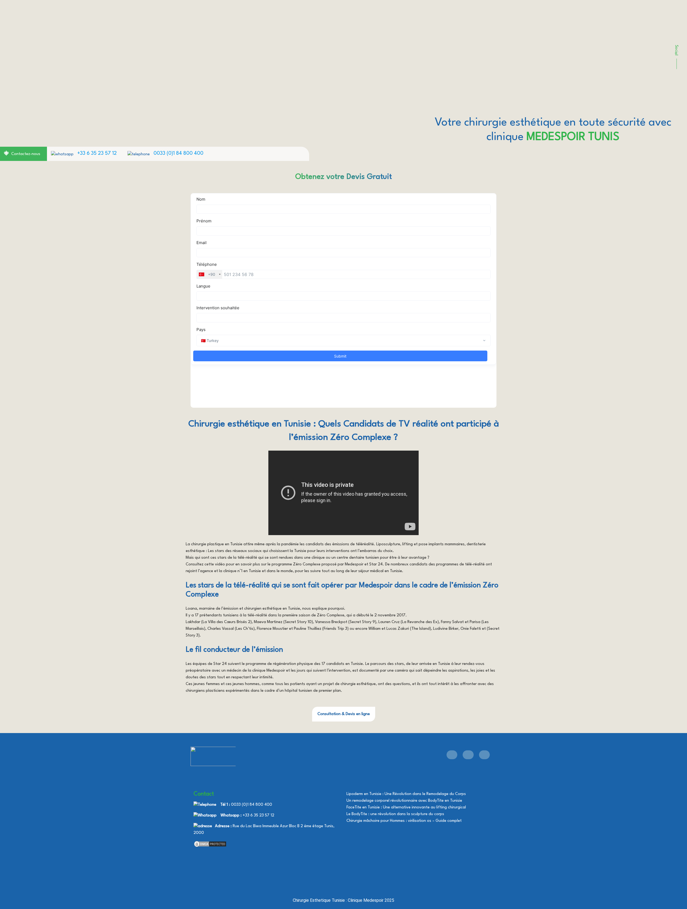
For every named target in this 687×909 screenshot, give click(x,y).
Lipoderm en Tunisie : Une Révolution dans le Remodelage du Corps (406, 794)
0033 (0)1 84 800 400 (178, 153)
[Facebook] (452, 754)
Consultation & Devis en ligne (343, 714)
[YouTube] (468, 754)
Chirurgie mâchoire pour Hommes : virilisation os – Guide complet (404, 821)
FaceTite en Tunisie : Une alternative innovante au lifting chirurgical (406, 807)
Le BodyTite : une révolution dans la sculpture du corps (395, 814)
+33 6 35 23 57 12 (97, 153)
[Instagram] (484, 754)
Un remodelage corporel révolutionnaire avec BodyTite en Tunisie (404, 801)
